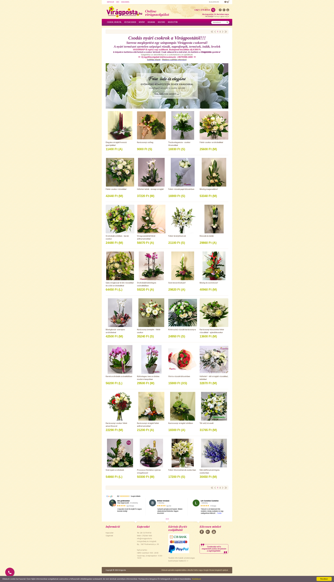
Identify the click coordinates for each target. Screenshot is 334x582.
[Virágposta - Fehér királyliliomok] (182, 219)
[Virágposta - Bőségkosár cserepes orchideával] (120, 312)
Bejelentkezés (214, 2)
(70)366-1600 (147, 536)
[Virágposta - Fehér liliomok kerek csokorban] (182, 453)
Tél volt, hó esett (207, 423)
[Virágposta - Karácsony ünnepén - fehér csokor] (151, 312)
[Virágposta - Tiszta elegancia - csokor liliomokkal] (182, 125)
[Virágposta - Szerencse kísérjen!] (182, 265)
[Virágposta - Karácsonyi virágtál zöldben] (182, 406)
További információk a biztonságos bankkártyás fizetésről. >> (181, 559)
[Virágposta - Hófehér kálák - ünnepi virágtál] (151, 172)
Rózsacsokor (130, 22)
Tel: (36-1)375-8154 (144, 533)
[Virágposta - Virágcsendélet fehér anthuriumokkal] (151, 219)
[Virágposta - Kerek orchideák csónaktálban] (120, 359)
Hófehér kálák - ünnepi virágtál (150, 189)
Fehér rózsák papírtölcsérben (181, 189)
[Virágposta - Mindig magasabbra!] (214, 172)
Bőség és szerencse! (209, 283)
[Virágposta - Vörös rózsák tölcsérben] (182, 359)
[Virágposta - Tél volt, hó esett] (214, 406)
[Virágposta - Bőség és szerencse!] (214, 265)
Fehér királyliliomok (177, 236)
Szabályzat (196, 579)
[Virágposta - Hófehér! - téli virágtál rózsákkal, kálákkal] (214, 359)
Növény (142, 22)
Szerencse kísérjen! (177, 283)
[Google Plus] (224, 10)
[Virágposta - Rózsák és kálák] (214, 219)
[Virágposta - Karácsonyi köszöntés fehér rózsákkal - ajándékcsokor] (214, 312)
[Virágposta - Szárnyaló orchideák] (120, 453)
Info (117, 2)
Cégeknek (109, 536)
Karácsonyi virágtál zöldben (180, 423)
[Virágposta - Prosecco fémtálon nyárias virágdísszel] (151, 453)
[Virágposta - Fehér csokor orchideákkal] (214, 125)
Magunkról (125, 2)
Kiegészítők (173, 22)
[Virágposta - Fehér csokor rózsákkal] (120, 172)
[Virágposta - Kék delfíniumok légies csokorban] (214, 453)
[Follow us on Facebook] (220, 10)
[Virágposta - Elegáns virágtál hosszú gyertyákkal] (120, 125)
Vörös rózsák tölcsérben (179, 376)
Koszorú (161, 22)
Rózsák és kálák (207, 236)
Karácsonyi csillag (145, 142)
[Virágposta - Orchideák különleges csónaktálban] (151, 265)
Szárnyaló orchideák (115, 470)
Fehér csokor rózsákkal (116, 189)
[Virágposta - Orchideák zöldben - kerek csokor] (120, 219)
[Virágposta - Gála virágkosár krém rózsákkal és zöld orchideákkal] (120, 265)
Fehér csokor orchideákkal (211, 142)
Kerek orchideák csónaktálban (119, 376)
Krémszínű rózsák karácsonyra (182, 330)
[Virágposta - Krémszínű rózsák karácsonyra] (182, 312)
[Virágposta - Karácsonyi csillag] (151, 125)
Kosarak (151, 22)
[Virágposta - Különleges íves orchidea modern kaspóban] (151, 359)
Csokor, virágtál (114, 22)
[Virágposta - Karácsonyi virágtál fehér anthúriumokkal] (151, 406)
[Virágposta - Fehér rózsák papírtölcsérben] (182, 172)
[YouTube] (227, 10)
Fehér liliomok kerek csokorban (182, 470)
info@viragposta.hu (144, 538)
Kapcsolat (110, 2)
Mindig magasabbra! (209, 189)
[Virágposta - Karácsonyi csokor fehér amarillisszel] (120, 406)
